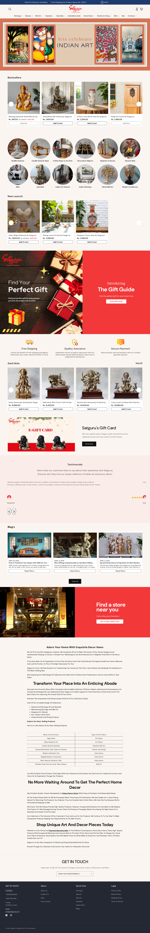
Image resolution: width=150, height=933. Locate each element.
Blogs (78, 909)
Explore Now (116, 301)
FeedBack (9, 890)
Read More (29, 571)
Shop (42, 898)
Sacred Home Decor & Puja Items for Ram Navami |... (119, 563)
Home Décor (80, 905)
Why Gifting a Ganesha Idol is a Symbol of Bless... (74, 563)
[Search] (10, 9)
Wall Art (79, 898)
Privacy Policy (116, 891)
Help (106, 2)
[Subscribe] (91, 873)
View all (139, 363)
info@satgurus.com (12, 911)
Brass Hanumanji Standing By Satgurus (24, 402)
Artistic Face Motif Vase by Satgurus (92, 117)
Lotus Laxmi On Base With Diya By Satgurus (126, 402)
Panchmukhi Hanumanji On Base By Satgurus (92, 402)
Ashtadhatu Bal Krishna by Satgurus (57, 117)
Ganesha (79, 901)
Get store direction (109, 621)
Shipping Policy (116, 898)
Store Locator (46, 901)
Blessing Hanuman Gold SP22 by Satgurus (24, 117)
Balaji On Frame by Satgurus (122, 117)
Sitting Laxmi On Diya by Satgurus (56, 235)
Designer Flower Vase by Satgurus (91, 235)
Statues (78, 894)
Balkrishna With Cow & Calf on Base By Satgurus (58, 402)
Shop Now (89, 444)
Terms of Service (117, 901)
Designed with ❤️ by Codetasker (26, 928)
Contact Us (45, 894)
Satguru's (13, 928)
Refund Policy (116, 894)
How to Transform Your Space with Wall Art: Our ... (28, 563)
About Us (44, 891)
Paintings (79, 891)
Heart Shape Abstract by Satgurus (22, 235)
